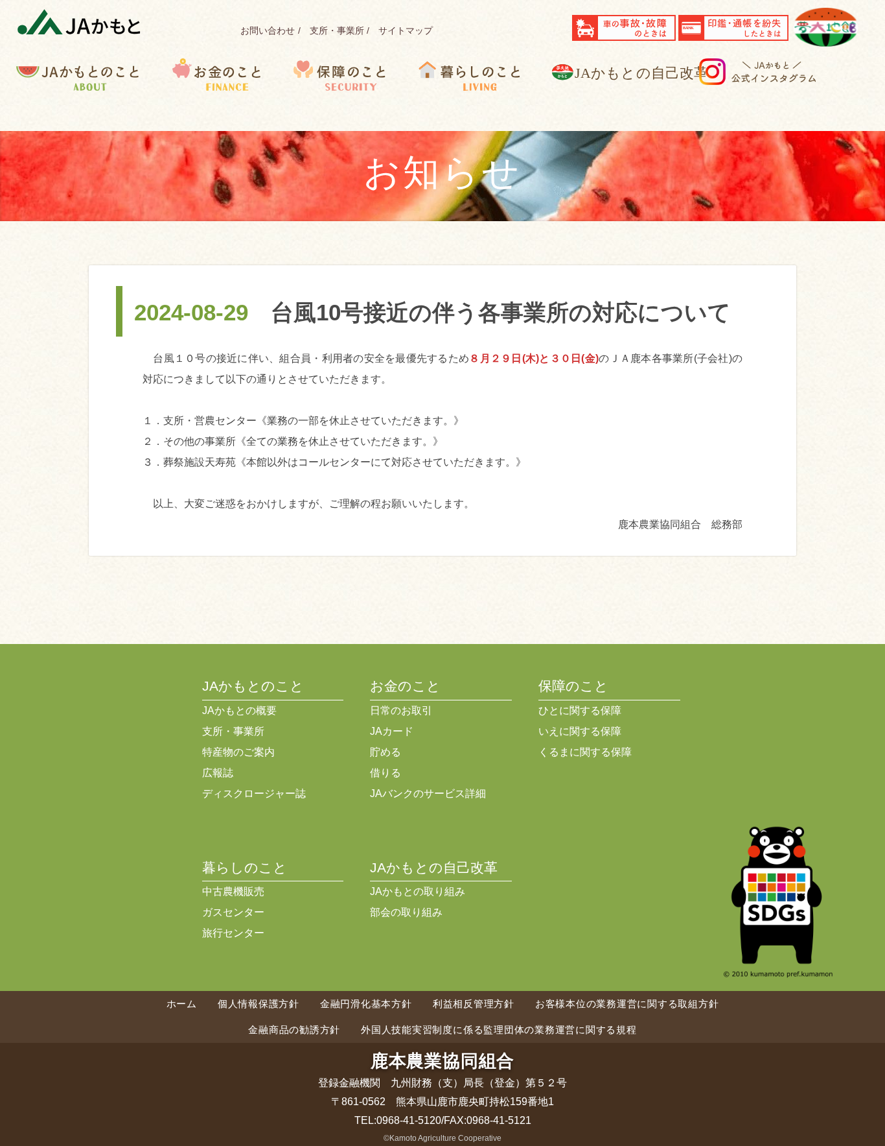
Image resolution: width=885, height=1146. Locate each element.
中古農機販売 (233, 891)
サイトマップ (405, 30)
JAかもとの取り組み (417, 891)
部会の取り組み (406, 912)
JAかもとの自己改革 (434, 867)
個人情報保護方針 (258, 1003)
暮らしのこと (482, 94)
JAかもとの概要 (239, 710)
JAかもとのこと (94, 94)
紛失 (733, 28)
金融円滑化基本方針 (366, 1003)
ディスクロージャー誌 (254, 793)
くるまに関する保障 (585, 752)
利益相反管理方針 (473, 1003)
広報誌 (217, 772)
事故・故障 (624, 28)
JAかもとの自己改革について (637, 94)
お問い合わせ (267, 30)
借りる (385, 772)
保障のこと (352, 94)
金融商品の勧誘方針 (294, 1029)
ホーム (182, 1003)
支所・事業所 (337, 30)
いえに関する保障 (579, 731)
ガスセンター (233, 912)
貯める (385, 752)
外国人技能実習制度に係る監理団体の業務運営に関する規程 (498, 1029)
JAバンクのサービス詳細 (428, 793)
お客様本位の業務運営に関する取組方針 (627, 1003)
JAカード (391, 731)
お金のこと (228, 94)
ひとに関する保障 (579, 710)
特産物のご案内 (238, 752)
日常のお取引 (401, 710)
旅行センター (233, 932)
